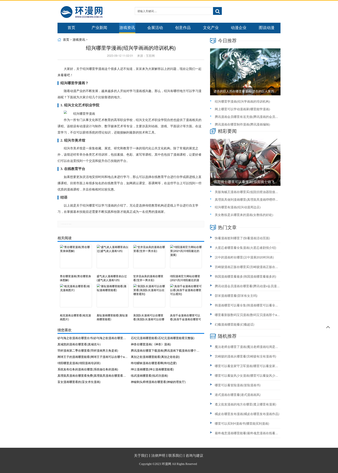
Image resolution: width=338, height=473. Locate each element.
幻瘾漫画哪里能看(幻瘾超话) (234, 324)
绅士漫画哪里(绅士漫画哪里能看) (152, 369)
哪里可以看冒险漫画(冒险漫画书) (238, 385)
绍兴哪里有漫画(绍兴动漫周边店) (238, 207)
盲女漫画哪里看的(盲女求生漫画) (79, 382)
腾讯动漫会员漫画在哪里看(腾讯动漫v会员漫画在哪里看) (254, 286)
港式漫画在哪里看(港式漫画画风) (238, 394)
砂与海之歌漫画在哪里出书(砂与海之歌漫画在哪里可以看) (93, 338)
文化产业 (211, 27)
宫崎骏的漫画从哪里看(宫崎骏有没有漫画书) (245, 356)
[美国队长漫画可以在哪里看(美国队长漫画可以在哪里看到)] (149, 297)
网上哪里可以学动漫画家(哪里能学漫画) (242, 109)
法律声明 (158, 456)
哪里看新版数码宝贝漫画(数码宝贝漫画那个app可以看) (253, 314)
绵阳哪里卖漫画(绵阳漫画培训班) (79, 363)
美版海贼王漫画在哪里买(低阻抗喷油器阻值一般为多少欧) (255, 192)
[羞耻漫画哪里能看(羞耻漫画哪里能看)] (113, 297)
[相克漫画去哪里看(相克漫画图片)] (76, 297)
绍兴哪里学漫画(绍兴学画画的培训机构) (242, 101)
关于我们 (141, 456)
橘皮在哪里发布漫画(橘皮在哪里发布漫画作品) (247, 414)
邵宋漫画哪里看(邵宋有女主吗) (236, 295)
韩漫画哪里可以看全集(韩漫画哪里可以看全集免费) (250, 305)
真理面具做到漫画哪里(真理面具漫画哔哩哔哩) (247, 199)
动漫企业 (238, 27)
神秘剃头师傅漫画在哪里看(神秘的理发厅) (158, 382)
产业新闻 (99, 27)
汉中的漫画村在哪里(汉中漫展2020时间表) (244, 257)
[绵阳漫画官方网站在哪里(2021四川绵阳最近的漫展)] (186, 258)
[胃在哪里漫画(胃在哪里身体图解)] (76, 258)
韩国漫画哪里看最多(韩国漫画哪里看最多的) (245, 276)
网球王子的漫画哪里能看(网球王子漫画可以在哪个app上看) (93, 357)
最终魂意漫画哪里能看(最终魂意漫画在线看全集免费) (252, 433)
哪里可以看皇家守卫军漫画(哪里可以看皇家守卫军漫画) (253, 366)
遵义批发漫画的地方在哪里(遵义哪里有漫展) (245, 404)
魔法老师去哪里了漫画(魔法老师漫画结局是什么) (248, 346)
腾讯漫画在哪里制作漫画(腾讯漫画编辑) (242, 124)
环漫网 (166, 464)
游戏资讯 (127, 27)
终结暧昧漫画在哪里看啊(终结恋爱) (154, 363)
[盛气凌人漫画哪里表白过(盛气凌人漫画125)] (113, 258)
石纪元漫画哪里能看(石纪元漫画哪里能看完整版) (162, 338)
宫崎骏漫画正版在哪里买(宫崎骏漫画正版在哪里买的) (252, 266)
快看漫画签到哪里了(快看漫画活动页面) (242, 238)
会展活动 (155, 27)
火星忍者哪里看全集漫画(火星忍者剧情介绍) (245, 247)
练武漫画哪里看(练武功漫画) (149, 375)
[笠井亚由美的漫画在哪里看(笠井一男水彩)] (149, 258)
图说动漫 (266, 27)
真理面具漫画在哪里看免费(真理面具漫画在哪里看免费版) (93, 375)
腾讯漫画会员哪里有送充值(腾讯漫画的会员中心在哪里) (253, 116)
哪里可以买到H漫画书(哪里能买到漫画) (242, 423)
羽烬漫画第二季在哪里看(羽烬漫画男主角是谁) (88, 350)
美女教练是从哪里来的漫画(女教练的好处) (244, 215)
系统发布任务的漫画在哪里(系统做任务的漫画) (88, 369)
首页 (71, 27)
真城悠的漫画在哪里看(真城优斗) (79, 344)
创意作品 (183, 27)
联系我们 (175, 456)
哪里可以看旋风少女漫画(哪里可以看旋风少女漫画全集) (253, 375)
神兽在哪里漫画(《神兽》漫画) (151, 344)
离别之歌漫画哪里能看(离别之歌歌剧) (155, 357)
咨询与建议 (194, 456)
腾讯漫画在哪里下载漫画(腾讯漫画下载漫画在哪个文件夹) (166, 350)
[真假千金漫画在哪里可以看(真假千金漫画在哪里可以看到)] (186, 297)
